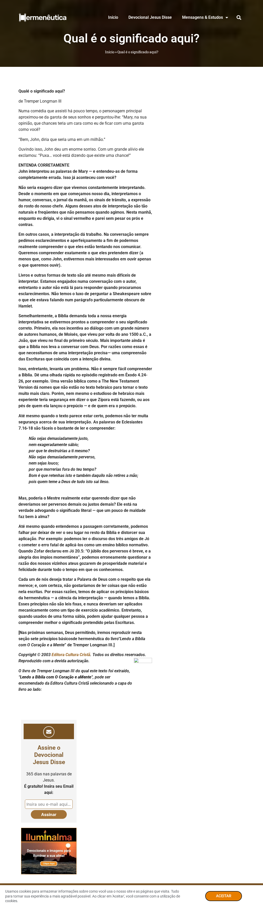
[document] (131, 453)
